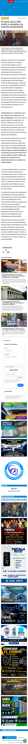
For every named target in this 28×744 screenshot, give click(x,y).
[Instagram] (21, 1)
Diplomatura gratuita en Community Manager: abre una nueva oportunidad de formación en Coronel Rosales (13, 276)
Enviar (20, 385)
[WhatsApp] (16, 1)
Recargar (20, 377)
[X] (23, 1)
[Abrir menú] (3, 14)
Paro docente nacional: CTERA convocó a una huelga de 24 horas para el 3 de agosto (13, 329)
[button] (6, 1)
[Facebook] (18, 1)
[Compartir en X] (6, 251)
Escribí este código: (9, 366)
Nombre (6, 348)
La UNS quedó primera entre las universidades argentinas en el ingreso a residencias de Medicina (13, 303)
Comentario (6, 354)
